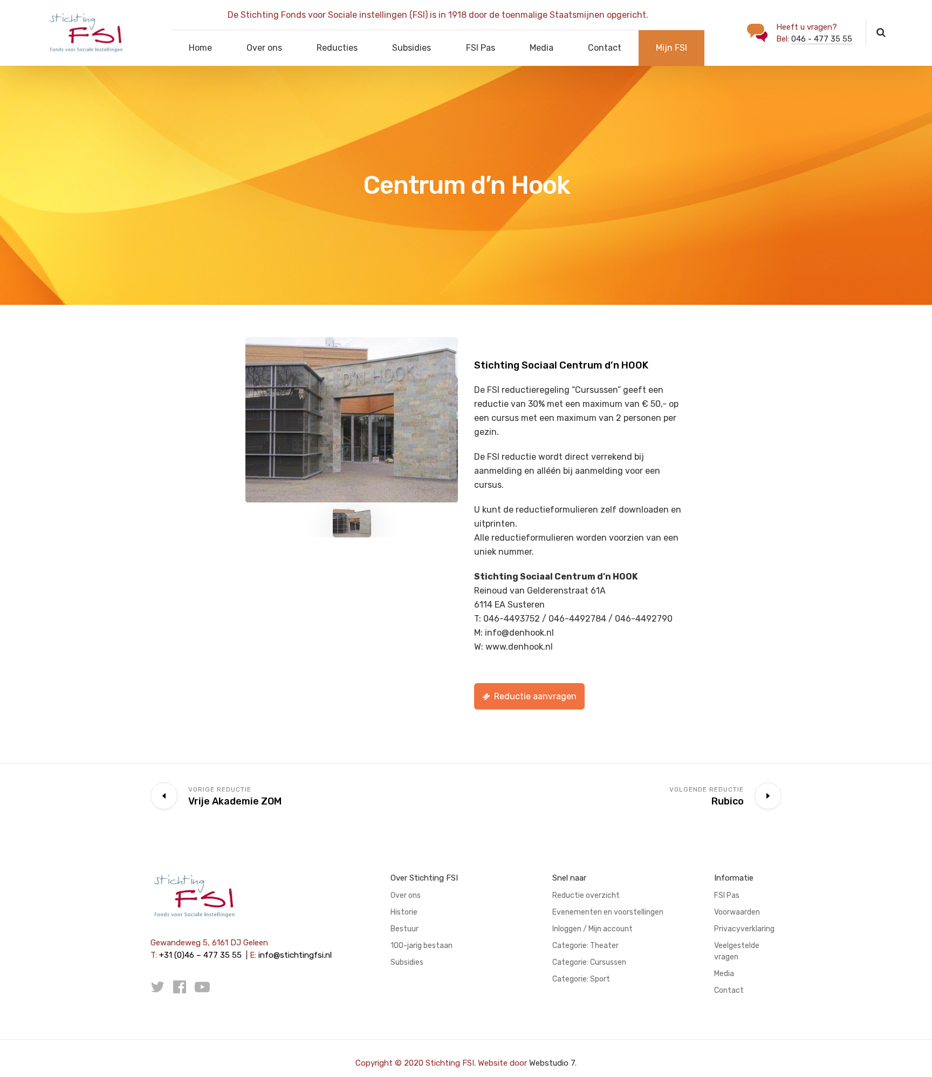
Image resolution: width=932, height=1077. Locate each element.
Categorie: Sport (581, 979)
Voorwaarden (737, 912)
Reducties (337, 48)
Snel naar (569, 878)
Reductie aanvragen (535, 696)
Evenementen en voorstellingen (607, 912)
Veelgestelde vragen (736, 951)
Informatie (733, 878)
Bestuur (404, 928)
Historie (403, 912)
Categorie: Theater (585, 945)
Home (200, 48)
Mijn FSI (671, 48)
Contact (604, 48)
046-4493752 (511, 619)
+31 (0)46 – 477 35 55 (200, 955)
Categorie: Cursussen (589, 962)
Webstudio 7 (552, 1063)
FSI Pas (480, 48)
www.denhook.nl (519, 647)
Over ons (264, 48)
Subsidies (411, 48)
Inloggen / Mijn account (592, 928)
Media (541, 48)
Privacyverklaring (744, 928)
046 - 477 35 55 (821, 39)
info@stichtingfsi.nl (295, 955)
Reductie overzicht (586, 895)
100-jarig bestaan (421, 945)
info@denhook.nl (519, 633)
